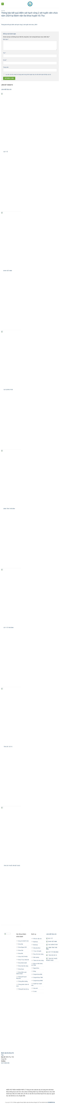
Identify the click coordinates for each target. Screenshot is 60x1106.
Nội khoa (35, 941)
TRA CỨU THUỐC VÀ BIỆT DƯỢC (11, 865)
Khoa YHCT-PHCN (22, 956)
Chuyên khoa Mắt (37, 974)
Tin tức (3, 10)
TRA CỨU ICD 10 (7, 746)
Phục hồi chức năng (38, 954)
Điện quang (36, 957)
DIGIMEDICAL (51, 1102)
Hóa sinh (35, 988)
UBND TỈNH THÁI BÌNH (9, 508)
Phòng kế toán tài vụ (23, 989)
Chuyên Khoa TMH (38, 977)
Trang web (5, 67)
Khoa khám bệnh (22, 963)
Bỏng (34, 971)
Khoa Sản (20, 950)
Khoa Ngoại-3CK (22, 947)
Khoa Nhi (20, 953)
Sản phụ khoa (36, 948)
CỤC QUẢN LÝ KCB (8, 389)
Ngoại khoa (36, 968)
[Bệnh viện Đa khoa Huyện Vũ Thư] (30, 4)
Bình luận (6, 39)
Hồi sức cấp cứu (37, 938)
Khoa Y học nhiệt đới (23, 959)
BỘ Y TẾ (5, 151)
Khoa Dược (21, 969)
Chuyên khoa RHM (38, 980)
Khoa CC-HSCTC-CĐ (22, 941)
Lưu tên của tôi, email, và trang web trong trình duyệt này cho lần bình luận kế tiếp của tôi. (28, 74)
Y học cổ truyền (37, 951)
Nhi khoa (35, 945)
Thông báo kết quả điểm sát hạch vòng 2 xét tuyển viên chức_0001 (19, 24)
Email (5, 60)
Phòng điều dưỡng (23, 981)
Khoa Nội (20, 944)
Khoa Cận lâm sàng (23, 966)
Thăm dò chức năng (38, 960)
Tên (4, 53)
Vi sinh (35, 991)
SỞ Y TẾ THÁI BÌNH (8, 627)
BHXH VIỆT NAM (7, 270)
